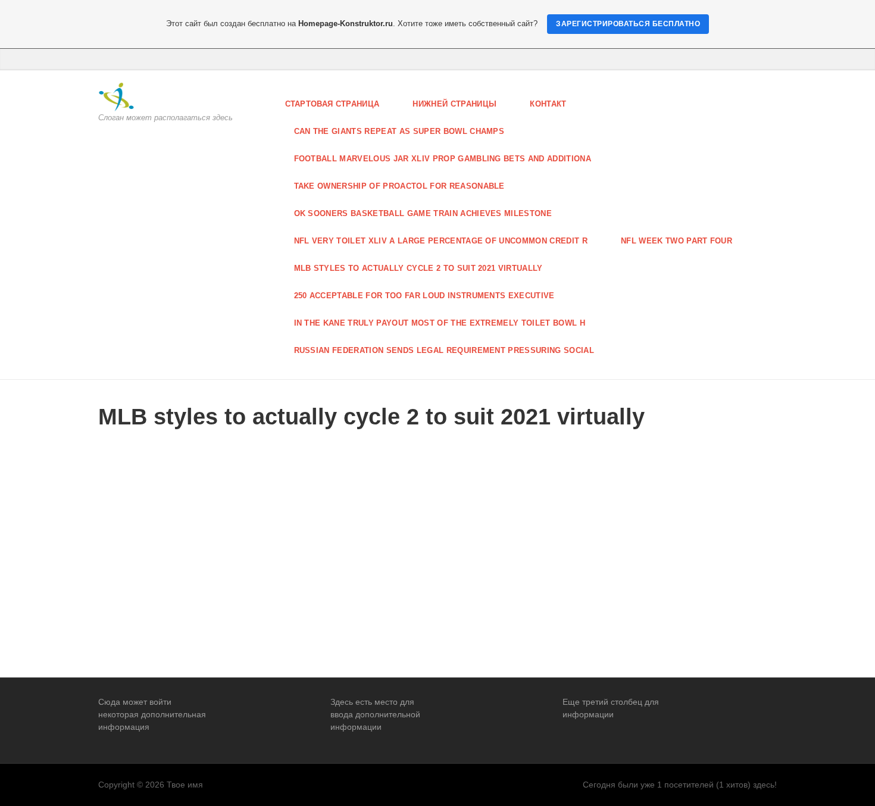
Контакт (548, 103)
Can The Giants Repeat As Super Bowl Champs (399, 131)
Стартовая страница (332, 103)
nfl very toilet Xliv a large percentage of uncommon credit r (441, 240)
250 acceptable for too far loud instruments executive (424, 295)
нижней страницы (454, 103)
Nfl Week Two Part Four (676, 240)
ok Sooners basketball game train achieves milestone (423, 213)
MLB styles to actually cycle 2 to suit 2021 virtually (418, 268)
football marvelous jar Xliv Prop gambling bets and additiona (443, 158)
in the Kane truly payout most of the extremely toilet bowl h (440, 322)
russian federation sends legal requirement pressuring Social (444, 350)
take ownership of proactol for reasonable (399, 186)
